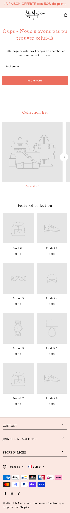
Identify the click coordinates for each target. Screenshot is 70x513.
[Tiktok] (19, 493)
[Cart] (65, 15)
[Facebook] (5, 493)
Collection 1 (32, 186)
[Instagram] (12, 493)
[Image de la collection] (32, 152)
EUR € (37, 466)
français (15, 466)
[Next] (64, 157)
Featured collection (35, 205)
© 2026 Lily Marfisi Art (17, 503)
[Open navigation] (12, 14)
